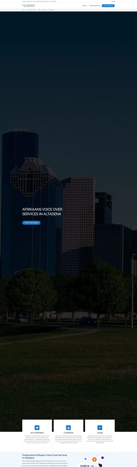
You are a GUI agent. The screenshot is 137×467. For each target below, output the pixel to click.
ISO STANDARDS (37, 433)
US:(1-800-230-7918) (94, 5)
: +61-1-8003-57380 (50, 1)
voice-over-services (31, 9)
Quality (100, 433)
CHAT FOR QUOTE (108, 6)
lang (39, 9)
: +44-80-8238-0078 (39, 1)
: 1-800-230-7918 (28, 1)
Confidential (68, 433)
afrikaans (44, 9)
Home (23, 9)
